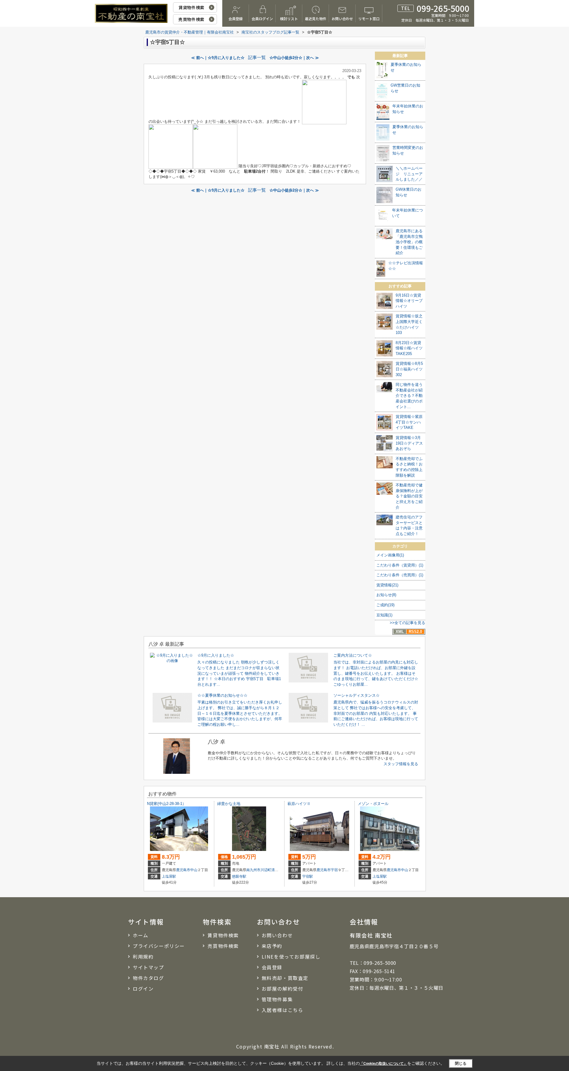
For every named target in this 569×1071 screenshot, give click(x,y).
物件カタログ (148, 977)
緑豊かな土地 (228, 803)
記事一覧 (257, 57)
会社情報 (364, 921)
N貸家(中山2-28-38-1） (166, 803)
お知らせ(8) (386, 595)
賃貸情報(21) (387, 585)
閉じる (460, 1063)
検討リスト (289, 18)
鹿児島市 (183, 870)
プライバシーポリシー (159, 945)
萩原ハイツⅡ (299, 803)
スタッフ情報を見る (400, 764)
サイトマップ (148, 967)
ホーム (140, 935)
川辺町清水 (269, 870)
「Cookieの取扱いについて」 (383, 1064)
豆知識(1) (384, 615)
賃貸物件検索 (191, 7)
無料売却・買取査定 (285, 977)
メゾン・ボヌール (373, 803)
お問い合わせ (342, 18)
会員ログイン (262, 18)
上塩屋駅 (169, 876)
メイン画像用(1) (390, 555)
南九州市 (253, 870)
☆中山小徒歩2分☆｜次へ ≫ (294, 57)
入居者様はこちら (282, 1009)
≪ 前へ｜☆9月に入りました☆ (217, 57)
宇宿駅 (307, 876)
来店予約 (272, 945)
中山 (193, 870)
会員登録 (235, 18)
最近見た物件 (315, 18)
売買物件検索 (191, 19)
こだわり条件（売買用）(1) (399, 575)
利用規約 (143, 956)
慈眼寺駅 (239, 876)
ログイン (143, 988)
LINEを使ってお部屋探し (291, 956)
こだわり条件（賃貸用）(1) (399, 565)
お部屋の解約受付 (282, 988)
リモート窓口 (369, 18)
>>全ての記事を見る (407, 622)
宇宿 (334, 870)
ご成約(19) (385, 605)
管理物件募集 (277, 999)
